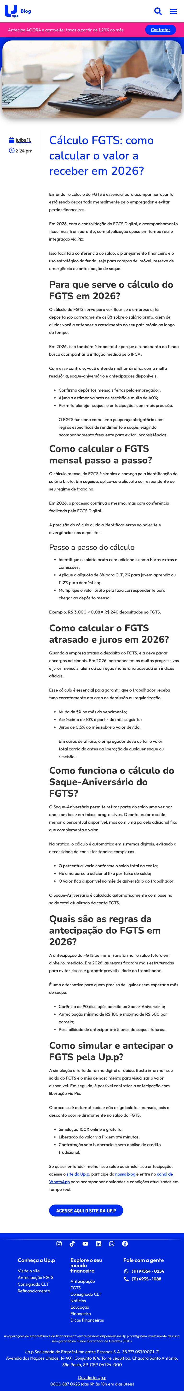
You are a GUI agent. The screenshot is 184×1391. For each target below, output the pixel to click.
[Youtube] (86, 1244)
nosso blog (125, 1174)
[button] (173, 11)
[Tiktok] (72, 1244)
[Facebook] (125, 1244)
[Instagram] (59, 1244)
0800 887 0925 (65, 1384)
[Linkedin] (99, 1244)
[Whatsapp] (112, 1244)
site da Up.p (78, 1174)
